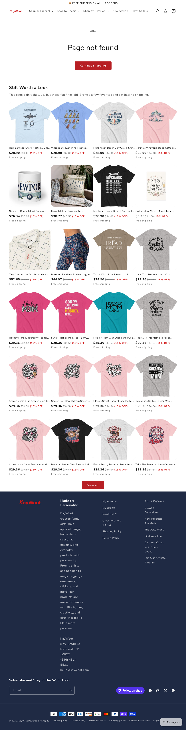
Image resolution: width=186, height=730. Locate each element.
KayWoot (23, 720)
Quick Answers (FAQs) (111, 523)
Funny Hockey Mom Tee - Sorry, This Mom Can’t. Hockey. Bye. (69, 337)
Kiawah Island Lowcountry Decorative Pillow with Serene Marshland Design (68, 211)
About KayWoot (154, 501)
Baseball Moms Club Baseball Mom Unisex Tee (71, 464)
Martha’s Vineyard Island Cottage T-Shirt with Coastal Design (155, 148)
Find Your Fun (153, 536)
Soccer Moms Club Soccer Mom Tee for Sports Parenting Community (29, 401)
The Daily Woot (154, 529)
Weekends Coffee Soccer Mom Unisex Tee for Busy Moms (153, 401)
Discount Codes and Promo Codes (154, 547)
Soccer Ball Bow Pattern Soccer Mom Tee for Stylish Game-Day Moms (69, 401)
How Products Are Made (153, 521)
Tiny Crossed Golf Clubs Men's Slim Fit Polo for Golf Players (29, 274)
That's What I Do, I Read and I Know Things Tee (110, 274)
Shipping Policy (112, 531)
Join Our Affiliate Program (155, 560)
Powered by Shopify (38, 720)
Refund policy (78, 720)
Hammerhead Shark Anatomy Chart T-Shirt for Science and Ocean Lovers (29, 148)
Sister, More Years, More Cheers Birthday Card (154, 211)
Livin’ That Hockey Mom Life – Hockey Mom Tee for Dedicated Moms (154, 274)
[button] (41, 11)
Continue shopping (93, 65)
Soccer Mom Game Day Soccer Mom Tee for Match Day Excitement (29, 464)
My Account (109, 501)
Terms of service (97, 720)
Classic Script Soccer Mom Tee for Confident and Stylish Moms (113, 401)
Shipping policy (117, 720)
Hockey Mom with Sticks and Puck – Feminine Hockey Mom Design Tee (113, 337)
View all (93, 485)
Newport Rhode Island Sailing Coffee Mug (26, 211)
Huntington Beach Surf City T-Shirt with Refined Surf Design (113, 148)
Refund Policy (111, 538)
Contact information (139, 720)
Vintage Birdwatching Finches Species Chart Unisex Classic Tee (70, 148)
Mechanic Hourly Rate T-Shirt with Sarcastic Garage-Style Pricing (113, 211)
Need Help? (109, 514)
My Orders (108, 508)
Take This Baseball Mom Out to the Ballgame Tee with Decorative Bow (156, 464)
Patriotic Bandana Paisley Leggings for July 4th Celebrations (71, 274)
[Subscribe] (70, 690)
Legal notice (159, 720)
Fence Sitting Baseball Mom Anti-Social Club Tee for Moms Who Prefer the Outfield (112, 464)
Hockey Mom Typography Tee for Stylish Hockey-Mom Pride (28, 337)
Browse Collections (151, 510)
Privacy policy (60, 720)
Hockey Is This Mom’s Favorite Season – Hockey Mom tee (153, 337)
